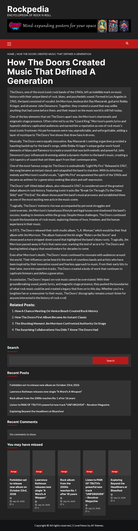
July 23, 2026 (94, 508)
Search (13, 348)
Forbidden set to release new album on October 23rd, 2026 (44, 385)
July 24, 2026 (18, 501)
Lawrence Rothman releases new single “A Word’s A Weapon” (46, 391)
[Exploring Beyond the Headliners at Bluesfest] (119, 463)
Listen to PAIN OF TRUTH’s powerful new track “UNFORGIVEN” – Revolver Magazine (60, 404)
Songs (13, 471)
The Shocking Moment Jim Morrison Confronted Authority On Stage (60, 323)
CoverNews (80, 525)
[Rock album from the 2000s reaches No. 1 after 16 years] (69, 463)
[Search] (127, 43)
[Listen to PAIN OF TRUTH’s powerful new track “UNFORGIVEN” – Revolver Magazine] (94, 463)
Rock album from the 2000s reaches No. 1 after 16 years (42, 398)
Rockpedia (28, 9)
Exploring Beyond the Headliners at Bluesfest (37, 411)
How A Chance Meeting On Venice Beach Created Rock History (56, 311)
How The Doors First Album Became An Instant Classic (51, 317)
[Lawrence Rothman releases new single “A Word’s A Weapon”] (43, 463)
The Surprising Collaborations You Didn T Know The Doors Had (56, 329)
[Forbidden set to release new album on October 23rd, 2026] (18, 463)
